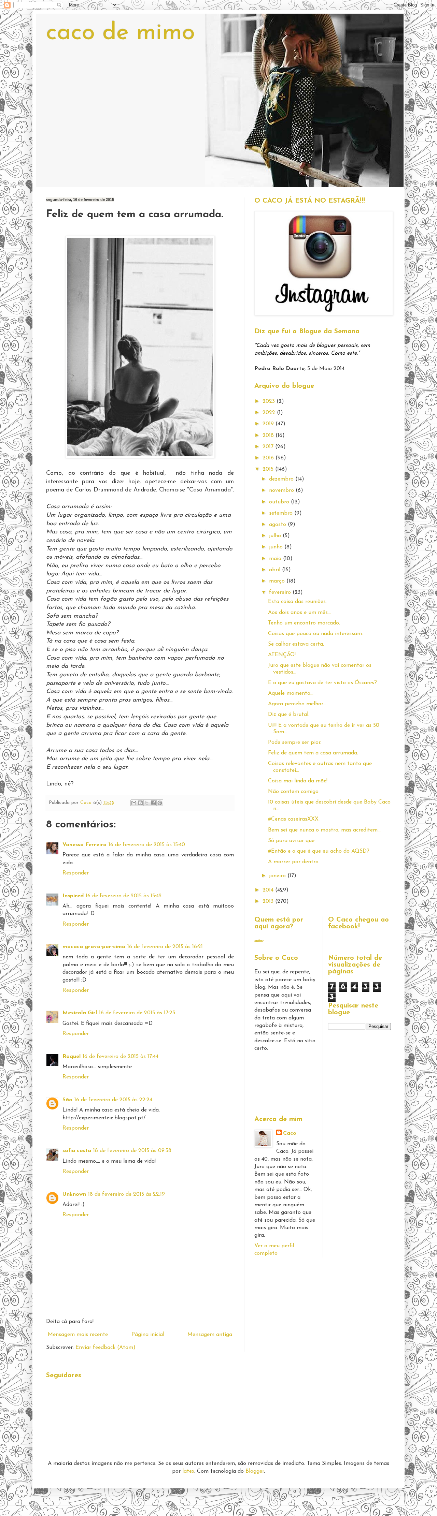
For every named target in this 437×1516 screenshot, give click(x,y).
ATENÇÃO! (282, 655)
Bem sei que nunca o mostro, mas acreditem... (324, 830)
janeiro (278, 876)
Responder (75, 873)
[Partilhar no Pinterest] (159, 802)
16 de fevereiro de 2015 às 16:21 (165, 947)
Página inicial (147, 1334)
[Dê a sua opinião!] (140, 802)
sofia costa (76, 1150)
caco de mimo (120, 33)
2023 (270, 401)
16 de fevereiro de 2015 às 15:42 (124, 896)
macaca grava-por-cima (93, 947)
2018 (269, 435)
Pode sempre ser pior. (294, 742)
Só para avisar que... (293, 840)
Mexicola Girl (79, 1013)
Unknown (74, 1194)
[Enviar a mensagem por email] (133, 802)
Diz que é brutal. (288, 714)
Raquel (71, 1056)
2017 (269, 447)
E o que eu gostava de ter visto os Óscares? (322, 683)
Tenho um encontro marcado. (304, 623)
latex (188, 1471)
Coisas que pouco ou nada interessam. (315, 633)
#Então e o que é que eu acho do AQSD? (318, 851)
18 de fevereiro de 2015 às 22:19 (126, 1194)
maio (276, 558)
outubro (280, 502)
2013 (269, 901)
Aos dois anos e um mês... (299, 612)
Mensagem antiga (209, 1334)
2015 (269, 469)
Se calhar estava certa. (296, 644)
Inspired (73, 896)
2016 (269, 458)
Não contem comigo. (294, 791)
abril (275, 570)
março (277, 581)
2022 (270, 412)
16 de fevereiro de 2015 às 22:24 (113, 1100)
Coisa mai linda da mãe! (297, 781)
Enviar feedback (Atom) (105, 1347)
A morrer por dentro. (294, 862)
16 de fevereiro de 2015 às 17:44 (120, 1056)
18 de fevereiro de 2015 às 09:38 (132, 1150)
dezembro (282, 479)
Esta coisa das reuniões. (297, 601)
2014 (269, 890)
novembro (282, 490)
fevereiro (281, 592)
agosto (278, 524)
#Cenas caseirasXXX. (294, 819)
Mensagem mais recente (78, 1334)
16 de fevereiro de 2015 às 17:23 (137, 1013)
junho (276, 547)
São (67, 1100)
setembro (281, 513)
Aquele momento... (290, 693)
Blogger (254, 1471)
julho (276, 536)
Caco (289, 1133)
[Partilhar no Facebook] (153, 802)
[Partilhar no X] (146, 802)
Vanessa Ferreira (84, 845)
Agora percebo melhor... (297, 704)
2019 (269, 424)
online (259, 941)
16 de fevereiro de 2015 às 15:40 (147, 845)
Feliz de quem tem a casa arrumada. (313, 753)
